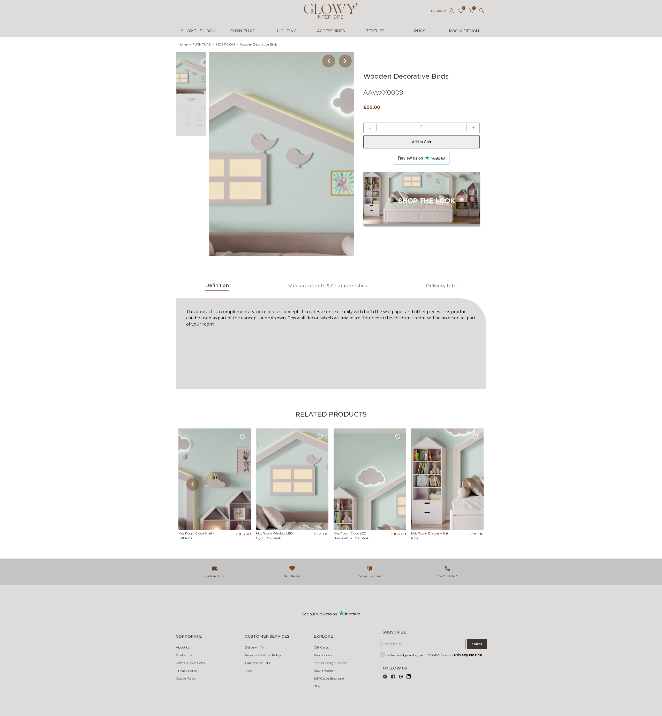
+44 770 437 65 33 (447, 576)
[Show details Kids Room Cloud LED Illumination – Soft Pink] (370, 479)
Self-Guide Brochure (329, 678)
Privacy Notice (186, 671)
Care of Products (257, 663)
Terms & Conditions (190, 663)
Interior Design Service (330, 663)
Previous (328, 61)
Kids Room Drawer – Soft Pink (429, 535)
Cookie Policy (186, 678)
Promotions (323, 655)
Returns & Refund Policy (263, 655)
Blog (317, 686)
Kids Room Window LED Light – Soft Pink (274, 535)
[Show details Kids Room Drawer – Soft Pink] (447, 479)
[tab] (217, 286)
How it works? (324, 671)
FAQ (248, 671)
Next (345, 61)
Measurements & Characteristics (327, 286)
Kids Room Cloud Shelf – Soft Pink (196, 535)
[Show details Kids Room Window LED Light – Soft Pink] (292, 479)
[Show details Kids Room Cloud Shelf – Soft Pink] (214, 479)
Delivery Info (441, 286)
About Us (183, 647)
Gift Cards (321, 647)
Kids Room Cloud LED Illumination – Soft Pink (351, 535)
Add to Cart (421, 142)
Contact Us (184, 655)
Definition (217, 285)
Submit (477, 644)
